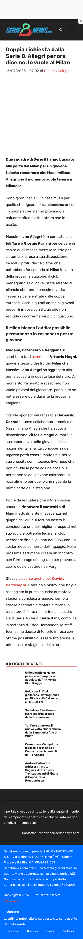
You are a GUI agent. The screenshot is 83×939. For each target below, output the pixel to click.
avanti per (41, 356)
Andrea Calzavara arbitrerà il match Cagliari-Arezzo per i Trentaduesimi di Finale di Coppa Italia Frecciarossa (41, 771)
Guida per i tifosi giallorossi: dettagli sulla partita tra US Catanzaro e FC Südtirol (42, 697)
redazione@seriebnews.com (59, 833)
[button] (61, 30)
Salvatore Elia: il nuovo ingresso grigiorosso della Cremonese (41, 714)
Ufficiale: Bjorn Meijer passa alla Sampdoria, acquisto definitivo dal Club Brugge (41, 678)
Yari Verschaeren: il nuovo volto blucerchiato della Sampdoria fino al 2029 (43, 731)
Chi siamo (32, 931)
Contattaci (11, 900)
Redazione (13, 931)
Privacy (50, 931)
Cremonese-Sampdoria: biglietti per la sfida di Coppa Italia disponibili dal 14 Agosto (42, 750)
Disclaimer (68, 931)
